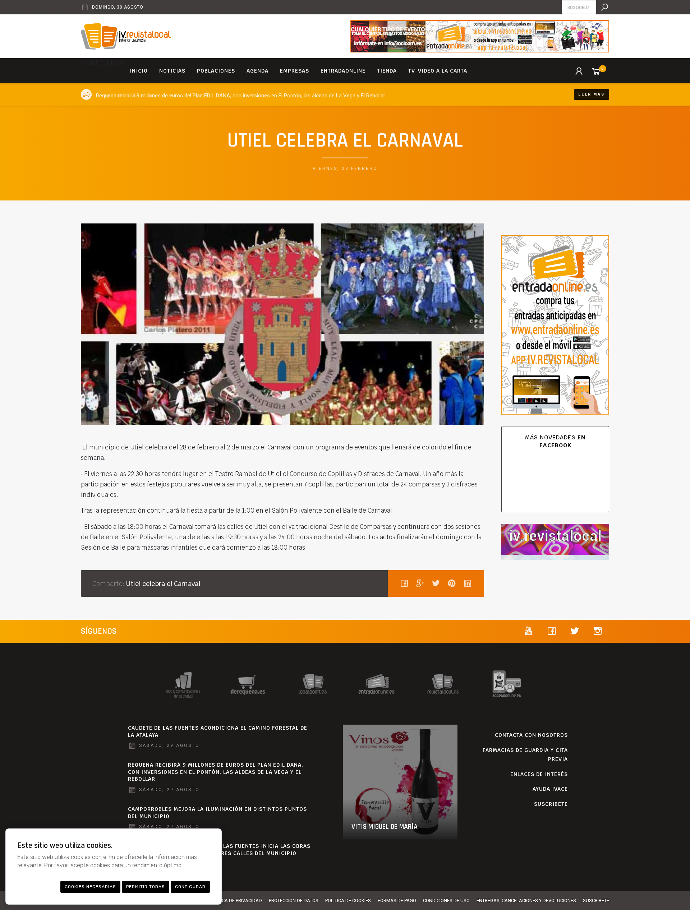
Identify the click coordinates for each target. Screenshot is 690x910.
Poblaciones (216, 71)
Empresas (294, 71)
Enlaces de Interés (539, 774)
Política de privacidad (235, 900)
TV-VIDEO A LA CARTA (437, 71)
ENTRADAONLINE (343, 71)
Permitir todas (145, 886)
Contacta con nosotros (531, 735)
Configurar (190, 886)
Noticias (172, 71)
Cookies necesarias (90, 886)
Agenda (257, 71)
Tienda (387, 71)
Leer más (591, 94)
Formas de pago (397, 900)
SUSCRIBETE (551, 804)
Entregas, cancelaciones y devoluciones (526, 900)
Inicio (139, 71)
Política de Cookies (348, 900)
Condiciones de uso (446, 900)
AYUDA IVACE (550, 789)
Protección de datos (293, 900)
